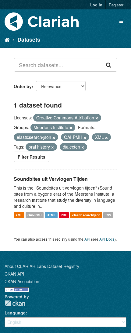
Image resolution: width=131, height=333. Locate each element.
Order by (23, 86)
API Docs (107, 239)
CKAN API (14, 274)
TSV (108, 215)
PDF (64, 215)
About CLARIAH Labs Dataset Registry (42, 266)
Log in (96, 5)
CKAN (15, 303)
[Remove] (96, 117)
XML (19, 215)
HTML (51, 215)
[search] (109, 65)
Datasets (28, 39)
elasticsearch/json (86, 215)
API (87, 239)
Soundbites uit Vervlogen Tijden (51, 178)
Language (15, 313)
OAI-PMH (34, 215)
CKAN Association (22, 281)
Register (116, 5)
